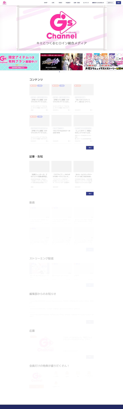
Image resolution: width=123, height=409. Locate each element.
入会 (36, 386)
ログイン (110, 2)
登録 (118, 2)
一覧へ (90, 147)
